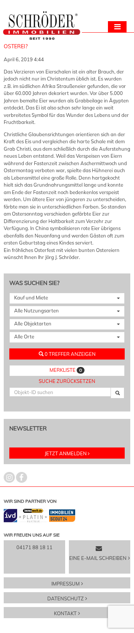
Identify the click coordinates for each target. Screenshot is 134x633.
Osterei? (16, 46)
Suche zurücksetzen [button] (67, 381)
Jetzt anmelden (66, 453)
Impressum (65, 584)
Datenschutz (65, 598)
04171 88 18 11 (34, 547)
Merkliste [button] (66, 370)
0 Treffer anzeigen (70, 354)
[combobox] (67, 298)
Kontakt (65, 613)
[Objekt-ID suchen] (117, 393)
